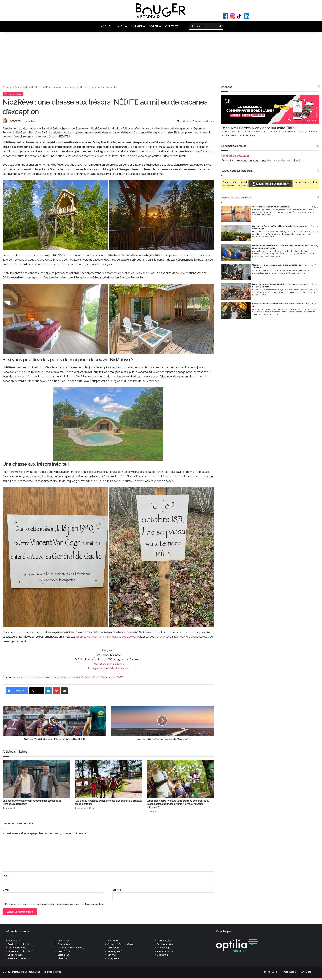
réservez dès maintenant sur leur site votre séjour (106, 636)
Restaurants (163, 951)
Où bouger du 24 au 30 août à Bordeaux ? (271, 207)
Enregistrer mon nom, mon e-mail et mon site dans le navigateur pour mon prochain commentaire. (54, 904)
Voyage (111, 958)
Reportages (113, 951)
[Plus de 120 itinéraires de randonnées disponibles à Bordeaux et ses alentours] (108, 779)
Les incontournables (68, 947)
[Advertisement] (161, 60)
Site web (116, 890)
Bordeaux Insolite (30, 87)
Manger (137, 26)
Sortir (154, 26)
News (60, 951)
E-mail (6, 890)
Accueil (107, 26)
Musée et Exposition (18, 951)
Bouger (61, 944)
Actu (121, 26)
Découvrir (162, 944)
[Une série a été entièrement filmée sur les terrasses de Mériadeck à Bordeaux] (36, 779)
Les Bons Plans (15, 947)
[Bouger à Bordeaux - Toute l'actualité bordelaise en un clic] (161, 10)
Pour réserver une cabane (108, 663)
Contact (171, 26)
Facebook (225, 16)
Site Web (108, 668)
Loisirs (110, 947)
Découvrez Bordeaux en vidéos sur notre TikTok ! (259, 128)
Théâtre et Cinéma (17, 958)
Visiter (61, 958)
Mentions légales (289, 972)
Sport (160, 955)
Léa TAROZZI (15, 121)
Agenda (62, 940)
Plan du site (305, 972)
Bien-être (161, 940)
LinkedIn (246, 16)
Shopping (13, 955)
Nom (6, 875)
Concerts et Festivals (117, 944)
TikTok (239, 16)
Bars (109, 940)
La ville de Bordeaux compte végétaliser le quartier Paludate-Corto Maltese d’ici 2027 (70, 677)
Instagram (232, 16)
